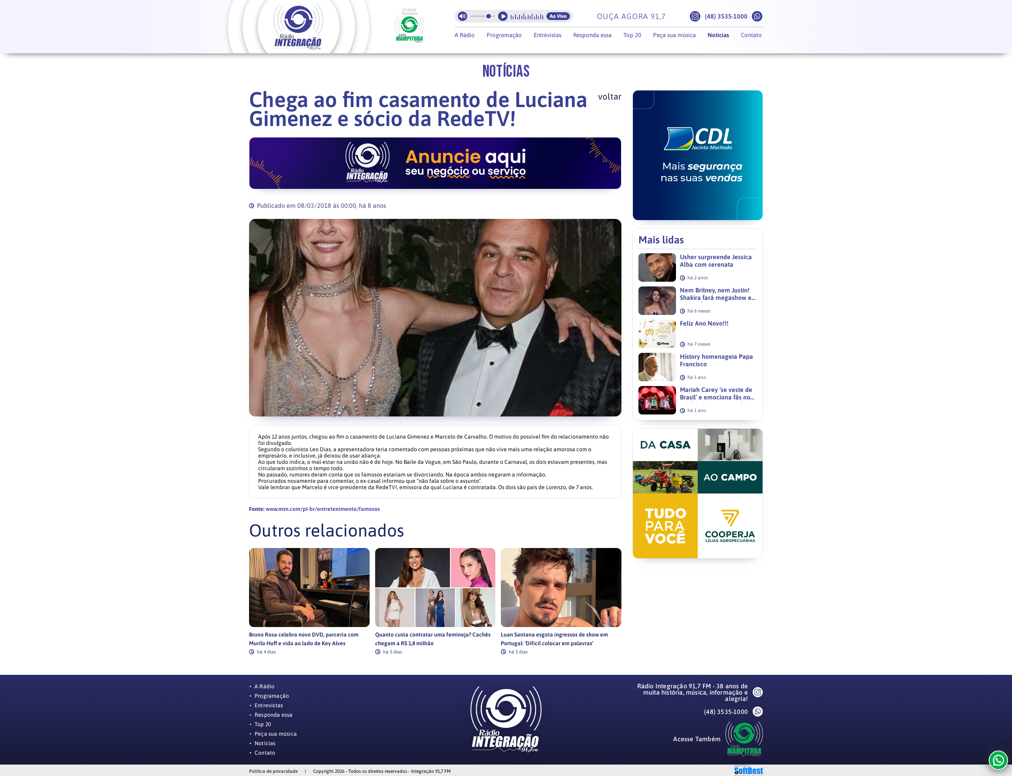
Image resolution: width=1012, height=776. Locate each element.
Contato (751, 35)
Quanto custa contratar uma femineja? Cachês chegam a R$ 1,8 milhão (433, 638)
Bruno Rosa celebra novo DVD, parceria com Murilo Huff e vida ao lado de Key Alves (304, 638)
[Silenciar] (462, 16)
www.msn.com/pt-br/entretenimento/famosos (323, 509)
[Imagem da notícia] (435, 317)
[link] (309, 601)
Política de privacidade (273, 771)
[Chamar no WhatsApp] (757, 16)
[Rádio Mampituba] (409, 29)
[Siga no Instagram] (695, 16)
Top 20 (632, 35)
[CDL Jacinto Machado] (698, 155)
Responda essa (592, 35)
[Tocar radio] (503, 16)
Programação (504, 35)
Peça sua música (674, 35)
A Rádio (465, 35)
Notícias (718, 35)
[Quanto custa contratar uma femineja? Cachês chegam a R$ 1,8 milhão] (435, 587)
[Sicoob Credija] (435, 163)
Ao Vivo (558, 16)
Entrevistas (547, 35)
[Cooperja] (698, 493)
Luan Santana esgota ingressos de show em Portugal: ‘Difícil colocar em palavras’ (554, 638)
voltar (609, 96)
